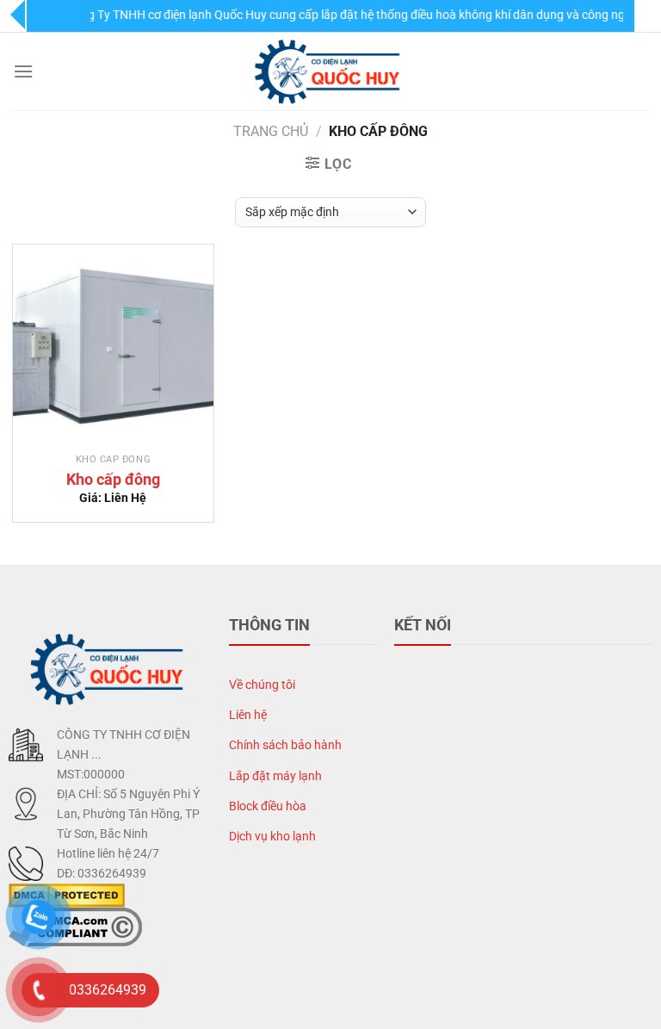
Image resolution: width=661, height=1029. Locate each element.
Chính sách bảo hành (285, 745)
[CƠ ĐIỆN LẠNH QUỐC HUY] (330, 71)
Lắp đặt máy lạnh (275, 776)
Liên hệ (248, 715)
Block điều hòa (267, 806)
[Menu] (23, 71)
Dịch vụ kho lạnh (272, 836)
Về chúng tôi (262, 685)
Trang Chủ (270, 131)
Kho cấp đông (113, 479)
